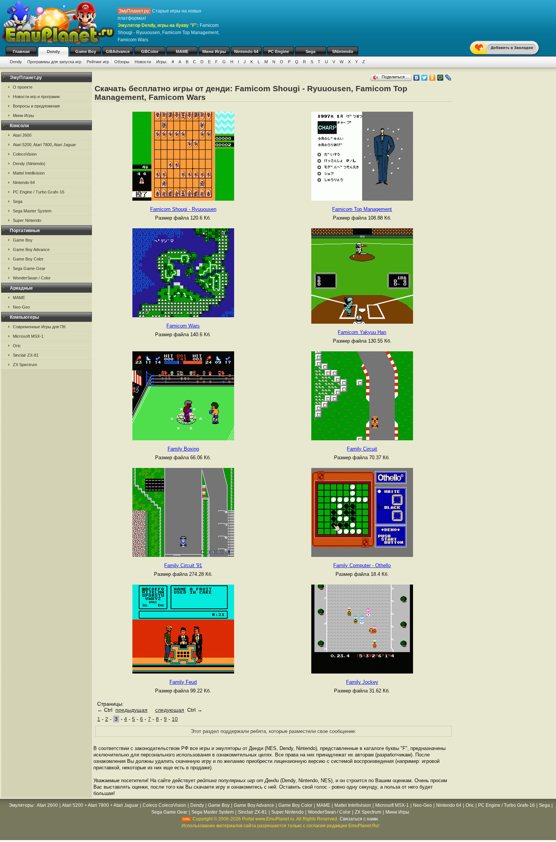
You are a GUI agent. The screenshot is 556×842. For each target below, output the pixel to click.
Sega (310, 51)
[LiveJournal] (448, 78)
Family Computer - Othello (362, 565)
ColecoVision (25, 154)
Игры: (161, 61)
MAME (182, 51)
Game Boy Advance (31, 249)
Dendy (53, 51)
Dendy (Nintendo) (29, 163)
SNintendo (342, 51)
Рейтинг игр (98, 61)
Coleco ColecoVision (164, 805)
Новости (143, 61)
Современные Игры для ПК (39, 326)
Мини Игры (214, 51)
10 (175, 719)
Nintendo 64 (246, 51)
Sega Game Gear (29, 268)
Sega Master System (32, 211)
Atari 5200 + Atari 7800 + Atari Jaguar (100, 805)
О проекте (23, 87)
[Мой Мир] (440, 78)
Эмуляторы (21, 805)
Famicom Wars (183, 326)
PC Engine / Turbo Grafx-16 (38, 192)
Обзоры (121, 61)
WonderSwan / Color (32, 278)
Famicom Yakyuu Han (362, 332)
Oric (17, 345)
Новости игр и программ (36, 96)
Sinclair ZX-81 (26, 355)
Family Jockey (362, 682)
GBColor (149, 51)
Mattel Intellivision (29, 173)
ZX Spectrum (25, 364)
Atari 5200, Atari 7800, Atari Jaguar (44, 144)
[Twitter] (425, 78)
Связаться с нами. (359, 819)
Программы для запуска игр (54, 61)
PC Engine (278, 51)
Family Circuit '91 (183, 565)
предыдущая (131, 710)
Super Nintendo (27, 220)
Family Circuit (362, 449)
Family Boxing (183, 449)
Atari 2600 (22, 135)
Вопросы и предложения (36, 106)
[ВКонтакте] (417, 78)
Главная (21, 51)
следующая (169, 710)
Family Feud (183, 682)
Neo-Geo (21, 307)
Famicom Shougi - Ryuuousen (183, 209)
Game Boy (85, 51)
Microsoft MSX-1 (28, 336)
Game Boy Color (28, 259)
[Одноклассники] (432, 78)
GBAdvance (118, 51)
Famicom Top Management (362, 209)
